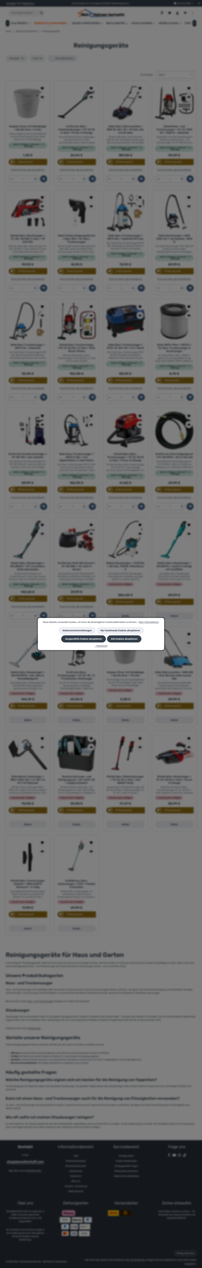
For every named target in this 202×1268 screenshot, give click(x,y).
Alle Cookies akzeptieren (124, 639)
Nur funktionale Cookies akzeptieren (120, 630)
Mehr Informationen (149, 622)
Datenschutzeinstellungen (77, 630)
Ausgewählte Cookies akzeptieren (83, 639)
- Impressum (101, 646)
